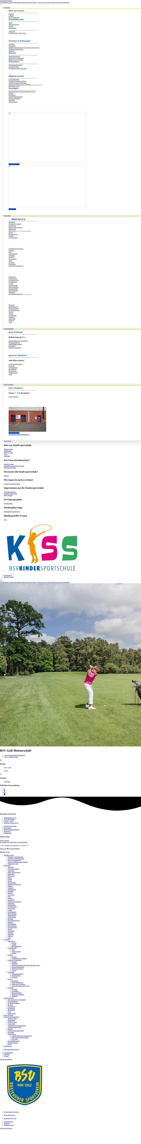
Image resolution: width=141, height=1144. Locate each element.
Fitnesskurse (11, 1006)
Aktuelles (14, 989)
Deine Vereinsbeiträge (14, 860)
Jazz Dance (11, 895)
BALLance (11, 876)
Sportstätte (11, 1032)
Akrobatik (11, 867)
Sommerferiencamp (13, 1041)
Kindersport (11, 1010)
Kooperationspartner (18, 994)
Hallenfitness (12, 889)
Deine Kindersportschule (11, 1017)
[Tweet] (4, 791)
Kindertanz (11, 903)
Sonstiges (10, 988)
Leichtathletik (12, 912)
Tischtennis (11, 931)
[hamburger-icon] (1, 4)
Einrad (10, 879)
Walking (10, 936)
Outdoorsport (12, 1013)
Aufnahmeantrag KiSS (14, 1027)
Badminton (11, 874)
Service (10, 979)
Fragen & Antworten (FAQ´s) (21, 986)
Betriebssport (8, 575)
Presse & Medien (17, 993)
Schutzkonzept (16, 975)
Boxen (10, 877)
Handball (10, 891)
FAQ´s (10, 1044)
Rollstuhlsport (12, 924)
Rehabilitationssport (14, 920)
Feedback (14, 977)
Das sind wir (11, 941)
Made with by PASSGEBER (10, 849)
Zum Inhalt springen (6, 1)
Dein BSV (7, 7)
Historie (14, 943)
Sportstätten (15, 991)
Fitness (10, 881)
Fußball (10, 886)
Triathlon (10, 932)
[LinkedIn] (4, 792)
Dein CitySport (8, 384)
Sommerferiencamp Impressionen (22, 1036)
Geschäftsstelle (12, 948)
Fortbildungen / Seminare (19, 958)
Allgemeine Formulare (18, 984)
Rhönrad (10, 922)
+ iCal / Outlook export (11, 757)
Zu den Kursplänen (13, 1003)
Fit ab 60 (10, 1005)
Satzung (14, 970)
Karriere (10, 955)
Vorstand (14, 962)
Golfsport (10, 888)
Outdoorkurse (12, 917)
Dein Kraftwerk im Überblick (17, 1000)
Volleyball (11, 934)
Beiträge (10, 1029)
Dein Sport (7, 215)
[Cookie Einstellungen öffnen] (14, 1143)
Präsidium (15, 963)
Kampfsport (11, 1008)
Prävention (11, 972)
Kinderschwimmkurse (14, 901)
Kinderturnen (12, 905)
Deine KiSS (7, 441)
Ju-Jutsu (10, 898)
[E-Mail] (4, 794)
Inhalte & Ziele (12, 1018)
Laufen (10, 910)
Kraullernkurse (12, 907)
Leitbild (14, 944)
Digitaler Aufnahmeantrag (15, 857)
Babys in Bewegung (14, 872)
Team (13, 950)
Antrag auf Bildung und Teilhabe (18, 862)
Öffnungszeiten (16, 951)
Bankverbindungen (17, 982)
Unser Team (11, 1024)
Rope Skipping (12, 926)
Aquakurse (11, 871)
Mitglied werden (9, 577)
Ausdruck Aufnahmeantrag (16, 858)
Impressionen (12, 1034)
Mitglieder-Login (13, 864)
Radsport (10, 919)
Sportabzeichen (12, 927)
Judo (9, 896)
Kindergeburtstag (13, 1043)
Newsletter (15, 981)
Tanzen (10, 929)
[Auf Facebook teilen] (4, 789)
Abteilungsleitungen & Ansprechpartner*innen (26, 965)
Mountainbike (12, 915)
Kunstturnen (11, 908)
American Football (13, 869)
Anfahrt (14, 953)
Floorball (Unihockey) (14, 884)
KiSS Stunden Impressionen (20, 1037)
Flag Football (12, 883)
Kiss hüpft (15, 1039)
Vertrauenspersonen (17, 969)
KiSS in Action (12, 1022)
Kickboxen (11, 900)
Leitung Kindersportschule (16, 1031)
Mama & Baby (12, 914)
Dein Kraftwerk (8, 329)
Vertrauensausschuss (18, 967)
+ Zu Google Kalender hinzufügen (14, 755)
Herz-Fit (10, 893)
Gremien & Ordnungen (15, 960)
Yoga (9, 938)
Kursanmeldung (12, 1001)
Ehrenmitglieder (16, 946)
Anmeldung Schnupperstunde (17, 1025)
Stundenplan (11, 1020)
